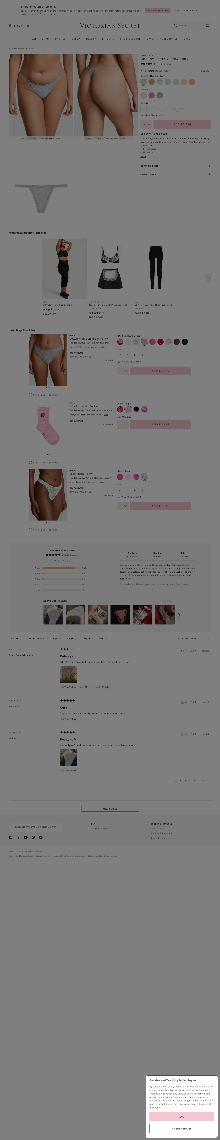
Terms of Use (206, 1104)
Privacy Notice (186, 1104)
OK (182, 1116)
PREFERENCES (182, 1128)
